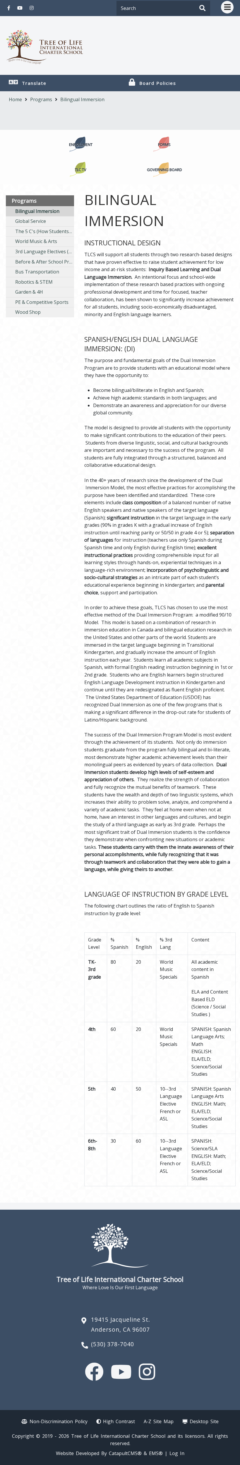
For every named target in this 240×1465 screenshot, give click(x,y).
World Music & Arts (36, 241)
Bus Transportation (37, 271)
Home (15, 99)
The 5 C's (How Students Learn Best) (44, 231)
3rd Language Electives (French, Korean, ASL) (44, 251)
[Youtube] (19, 8)
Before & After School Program (44, 262)
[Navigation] (227, 7)
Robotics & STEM (34, 282)
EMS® (156, 1453)
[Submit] (202, 8)
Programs (41, 99)
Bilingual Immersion (82, 99)
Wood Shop (28, 312)
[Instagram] (32, 8)
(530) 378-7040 (112, 1344)
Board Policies (157, 83)
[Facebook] (8, 8)
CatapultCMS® (125, 1453)
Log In (176, 1453)
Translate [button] (34, 83)
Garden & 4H (29, 292)
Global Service (30, 221)
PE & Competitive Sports (41, 302)
